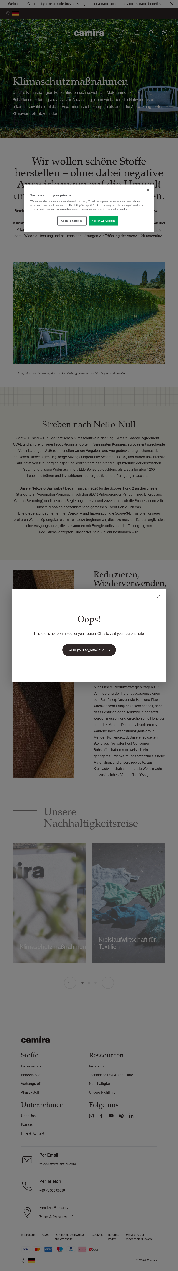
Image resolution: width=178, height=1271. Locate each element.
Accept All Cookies (103, 220)
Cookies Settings (72, 220)
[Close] (148, 189)
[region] (89, 208)
